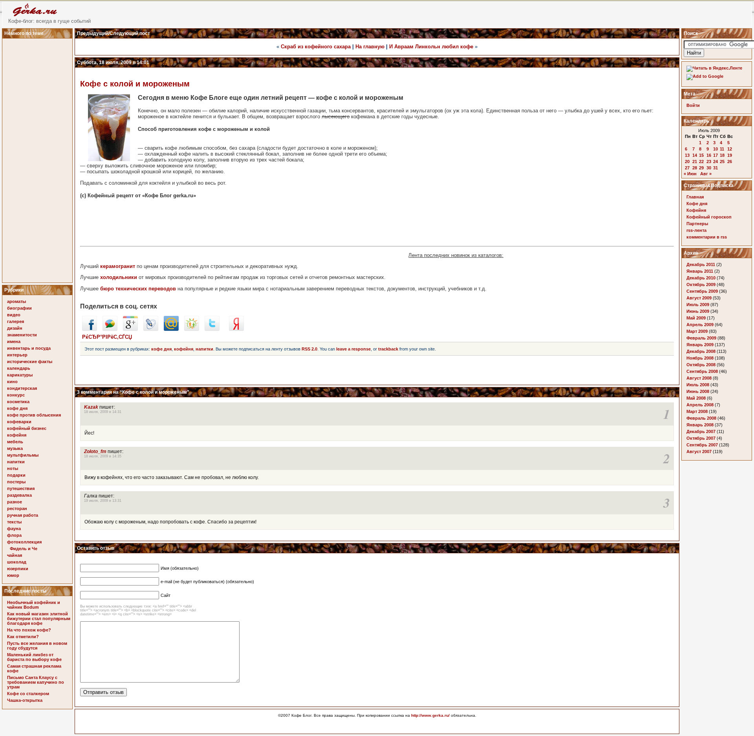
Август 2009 (699, 298)
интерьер (17, 354)
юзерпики (17, 568)
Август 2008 (699, 378)
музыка (15, 448)
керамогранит (117, 266)
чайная (14, 555)
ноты (12, 468)
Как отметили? (23, 636)
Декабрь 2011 (700, 264)
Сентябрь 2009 (702, 291)
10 (715, 149)
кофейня (16, 435)
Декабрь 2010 (701, 277)
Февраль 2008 (701, 418)
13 (687, 155)
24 (715, 161)
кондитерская (22, 388)
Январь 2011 (699, 271)
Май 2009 (696, 318)
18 (722, 155)
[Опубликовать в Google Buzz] (109, 329)
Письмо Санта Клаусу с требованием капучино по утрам (35, 682)
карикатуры (20, 375)
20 (687, 161)
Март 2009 (697, 331)
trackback (388, 349)
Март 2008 (697, 411)
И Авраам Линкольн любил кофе (431, 47)
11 (722, 149)
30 (708, 167)
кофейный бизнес (26, 428)
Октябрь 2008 (701, 364)
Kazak (91, 407)
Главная (695, 197)
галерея (15, 321)
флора (14, 535)
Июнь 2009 (697, 311)
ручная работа (22, 515)
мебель (15, 441)
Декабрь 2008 (701, 351)
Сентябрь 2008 (702, 371)
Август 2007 (699, 451)
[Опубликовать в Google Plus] (130, 329)
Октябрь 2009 (701, 284)
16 (708, 155)
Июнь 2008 (697, 391)
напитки (16, 461)
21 (694, 161)
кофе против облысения (34, 415)
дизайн (14, 328)
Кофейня (696, 210)
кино (12, 381)
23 (708, 161)
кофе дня (17, 408)
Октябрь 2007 (701, 438)
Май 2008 (696, 398)
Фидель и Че (23, 548)
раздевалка (19, 495)
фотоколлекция (24, 542)
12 (729, 149)
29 (701, 167)
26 (729, 161)
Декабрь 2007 (701, 431)
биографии (19, 308)
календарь (18, 368)
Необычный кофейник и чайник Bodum (33, 604)
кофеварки (19, 421)
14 (694, 155)
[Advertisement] (38, 158)
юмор (13, 575)
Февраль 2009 (701, 338)
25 (722, 161)
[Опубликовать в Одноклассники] (191, 329)
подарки (16, 475)
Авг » (706, 173)
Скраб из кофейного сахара (316, 47)
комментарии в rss (706, 237)
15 (701, 155)
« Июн (690, 173)
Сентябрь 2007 (702, 444)
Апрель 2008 (700, 404)
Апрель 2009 (700, 324)
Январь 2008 (700, 424)
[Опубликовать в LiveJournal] (150, 329)
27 (687, 167)
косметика (18, 401)
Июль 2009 (697, 304)
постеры (16, 481)
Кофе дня (696, 203)
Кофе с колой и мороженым (135, 83)
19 (729, 155)
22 (701, 161)
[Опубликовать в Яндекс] (236, 329)
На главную (369, 47)
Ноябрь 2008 (700, 358)
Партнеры (697, 223)
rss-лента (696, 230)
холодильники (118, 277)
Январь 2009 (700, 344)
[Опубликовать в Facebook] (89, 329)
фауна (14, 528)
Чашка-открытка (24, 700)
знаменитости (22, 334)
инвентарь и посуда (29, 348)
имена (13, 341)
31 (715, 167)
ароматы (16, 301)
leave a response (353, 349)
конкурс (16, 395)
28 (694, 167)
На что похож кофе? (29, 630)
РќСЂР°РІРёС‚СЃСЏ (107, 337)
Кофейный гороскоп (709, 217)
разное (14, 501)
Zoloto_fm (95, 451)
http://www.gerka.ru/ (430, 715)
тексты (14, 521)
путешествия (21, 488)
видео (13, 314)
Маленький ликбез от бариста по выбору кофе (34, 657)
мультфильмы (22, 455)
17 (715, 155)
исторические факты (29, 361)
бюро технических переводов (138, 289)
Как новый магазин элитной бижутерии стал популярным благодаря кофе (38, 618)
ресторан (17, 508)
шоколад (16, 562)
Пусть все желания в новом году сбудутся (37, 645)
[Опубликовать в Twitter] (212, 329)
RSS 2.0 (309, 349)
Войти (693, 105)
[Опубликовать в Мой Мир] (171, 329)
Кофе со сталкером (28, 693)
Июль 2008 (697, 384)
